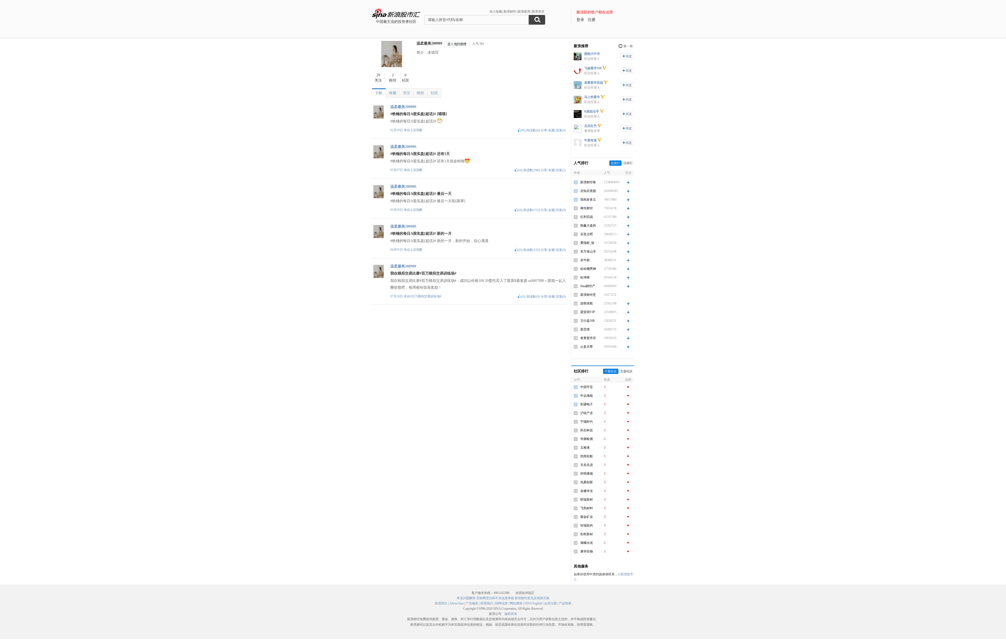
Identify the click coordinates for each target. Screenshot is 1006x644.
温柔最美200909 (429, 43)
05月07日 (397, 170)
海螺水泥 (586, 543)
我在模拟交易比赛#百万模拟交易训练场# (423, 273)
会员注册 (550, 603)
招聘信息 (501, 603)
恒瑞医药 (586, 525)
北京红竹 (590, 126)
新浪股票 (524, 11)
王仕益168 (587, 321)
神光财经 (586, 208)
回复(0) (561, 130)
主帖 (378, 93)
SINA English (533, 603)
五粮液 (585, 447)
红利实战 (586, 217)
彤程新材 (586, 534)
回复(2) (561, 170)
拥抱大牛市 (592, 54)
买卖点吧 (586, 234)
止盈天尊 (586, 346)
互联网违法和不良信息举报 (495, 598)
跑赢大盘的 (588, 225)
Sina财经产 (587, 286)
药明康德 (586, 473)
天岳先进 (586, 465)
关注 (406, 93)
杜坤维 (585, 277)
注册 (591, 20)
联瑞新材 (586, 499)
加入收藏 (495, 11)
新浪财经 (510, 11)
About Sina (457, 603)
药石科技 (586, 430)
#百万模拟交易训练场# (425, 296)
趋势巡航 (586, 303)
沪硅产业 (586, 413)
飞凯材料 (586, 508)
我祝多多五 (588, 199)
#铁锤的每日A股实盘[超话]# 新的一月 (421, 233)
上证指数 (416, 130)
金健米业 (586, 491)
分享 (544, 130)
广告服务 (472, 603)
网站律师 (516, 603)
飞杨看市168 (593, 68)
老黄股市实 (588, 338)
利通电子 (586, 404)
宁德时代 (586, 421)
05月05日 (397, 210)
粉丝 (420, 93)
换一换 (628, 46)
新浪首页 (538, 11)
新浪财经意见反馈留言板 (532, 598)
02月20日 (397, 130)
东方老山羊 (588, 251)
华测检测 (586, 439)
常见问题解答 (466, 598)
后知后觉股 (588, 191)
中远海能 (586, 396)
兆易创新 (586, 482)
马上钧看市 (592, 97)
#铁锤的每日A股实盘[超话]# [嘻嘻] (418, 114)
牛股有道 (590, 140)
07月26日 (397, 296)
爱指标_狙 (587, 243)
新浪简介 (441, 603)
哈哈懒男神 (588, 269)
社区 (434, 93)
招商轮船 (586, 456)
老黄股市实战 (593, 82)
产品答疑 (565, 603)
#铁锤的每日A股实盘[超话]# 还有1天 (420, 154)
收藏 (392, 93)
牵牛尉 (585, 260)
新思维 (585, 329)
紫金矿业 (586, 517)
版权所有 (511, 614)
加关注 (627, 56)
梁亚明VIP (587, 312)
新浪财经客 (588, 182)
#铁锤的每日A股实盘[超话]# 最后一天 (421, 194)
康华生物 (586, 551)
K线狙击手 (591, 111)
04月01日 (397, 249)
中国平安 (586, 387)
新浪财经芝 (588, 295)
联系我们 (486, 603)
